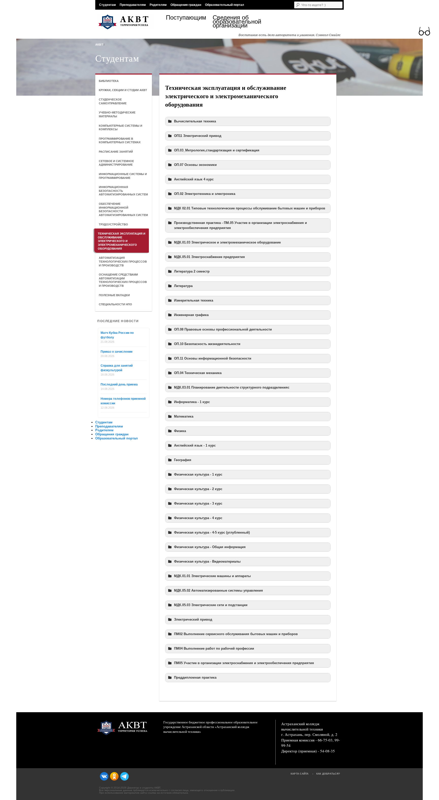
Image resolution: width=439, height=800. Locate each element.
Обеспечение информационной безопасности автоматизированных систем (123, 209)
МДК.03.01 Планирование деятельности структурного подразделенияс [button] (231, 387)
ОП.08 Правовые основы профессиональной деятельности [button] (223, 329)
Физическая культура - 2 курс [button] (198, 489)
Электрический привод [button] (193, 619)
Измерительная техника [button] (193, 300)
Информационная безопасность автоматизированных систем (123, 190)
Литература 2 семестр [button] (192, 271)
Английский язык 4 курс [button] (194, 179)
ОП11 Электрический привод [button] (197, 136)
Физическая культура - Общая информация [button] (210, 547)
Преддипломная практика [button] (195, 677)
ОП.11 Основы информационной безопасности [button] (212, 358)
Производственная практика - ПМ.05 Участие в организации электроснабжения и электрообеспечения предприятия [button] (240, 225)
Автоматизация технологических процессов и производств (123, 261)
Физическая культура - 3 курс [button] (198, 503)
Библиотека (109, 80)
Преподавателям (133, 5)
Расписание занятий (116, 151)
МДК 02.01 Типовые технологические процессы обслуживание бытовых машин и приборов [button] (249, 208)
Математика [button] (183, 416)
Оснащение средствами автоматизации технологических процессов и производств (123, 280)
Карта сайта (300, 773)
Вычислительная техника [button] (195, 121)
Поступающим (186, 18)
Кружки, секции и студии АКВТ (123, 90)
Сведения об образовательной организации (236, 21)
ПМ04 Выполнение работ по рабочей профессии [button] (214, 648)
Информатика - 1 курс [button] (192, 402)
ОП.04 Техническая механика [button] (198, 373)
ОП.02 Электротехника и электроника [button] (204, 194)
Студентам (107, 5)
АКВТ (99, 44)
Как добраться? (328, 773)
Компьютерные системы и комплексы (120, 127)
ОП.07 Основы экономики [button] (195, 165)
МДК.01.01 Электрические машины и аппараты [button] (212, 576)
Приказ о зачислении (116, 351)
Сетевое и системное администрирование (116, 163)
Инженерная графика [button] (191, 315)
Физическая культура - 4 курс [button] (198, 518)
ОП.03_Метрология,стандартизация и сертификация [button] (216, 150)
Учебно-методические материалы (117, 114)
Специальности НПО (115, 304)
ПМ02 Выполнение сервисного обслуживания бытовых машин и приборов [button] (236, 634)
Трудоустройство (113, 224)
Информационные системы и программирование (123, 176)
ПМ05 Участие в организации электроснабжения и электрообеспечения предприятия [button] (244, 663)
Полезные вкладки (114, 295)
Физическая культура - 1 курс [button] (198, 474)
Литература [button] (183, 286)
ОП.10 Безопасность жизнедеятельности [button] (207, 344)
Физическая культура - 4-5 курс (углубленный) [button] (212, 532)
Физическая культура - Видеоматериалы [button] (207, 561)
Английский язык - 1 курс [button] (195, 445)
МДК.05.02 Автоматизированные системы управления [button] (218, 590)
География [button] (182, 460)
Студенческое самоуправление (113, 101)
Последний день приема (119, 384)
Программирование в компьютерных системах (119, 140)
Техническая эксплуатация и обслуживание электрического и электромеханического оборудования (121, 241)
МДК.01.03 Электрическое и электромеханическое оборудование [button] (227, 242)
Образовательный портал (224, 5)
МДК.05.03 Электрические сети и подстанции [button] (210, 605)
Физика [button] (180, 431)
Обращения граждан (185, 5)
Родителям (158, 5)
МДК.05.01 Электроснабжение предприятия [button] (209, 257)
